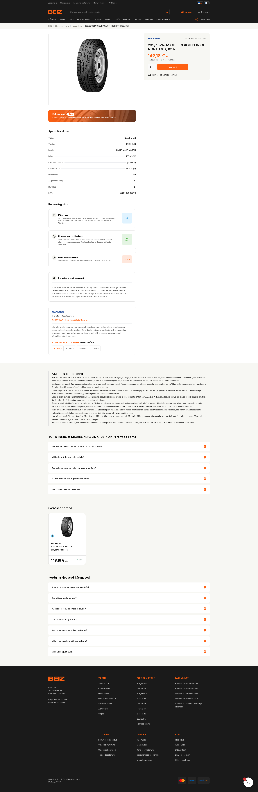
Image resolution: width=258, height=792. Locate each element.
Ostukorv (205, 12)
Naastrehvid (103, 693)
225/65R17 (141, 719)
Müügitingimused (145, 760)
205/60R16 (142, 693)
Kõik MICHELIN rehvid (60, 320)
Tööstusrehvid (123, 20)
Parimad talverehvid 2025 (186, 699)
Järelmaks (52, 3)
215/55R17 (141, 699)
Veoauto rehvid (103, 20)
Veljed (138, 20)
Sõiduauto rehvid (57, 20)
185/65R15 (141, 703)
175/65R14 (141, 709)
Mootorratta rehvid (80, 20)
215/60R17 (70, 348)
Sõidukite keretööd (107, 750)
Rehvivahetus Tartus (107, 740)
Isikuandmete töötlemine (148, 755)
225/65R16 (95, 348)
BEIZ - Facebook (182, 760)
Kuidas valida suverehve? (186, 683)
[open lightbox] (92, 69)
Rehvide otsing (143, 724)
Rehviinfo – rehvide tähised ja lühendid (188, 705)
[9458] (172, 67)
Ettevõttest (180, 750)
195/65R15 (141, 688)
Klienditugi (204, 20)
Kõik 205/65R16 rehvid (79, 320)
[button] (158, 19)
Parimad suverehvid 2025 (186, 693)
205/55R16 (142, 683)
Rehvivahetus (99, 3)
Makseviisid (65, 3)
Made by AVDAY (54, 782)
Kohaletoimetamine (82, 3)
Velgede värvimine (106, 745)
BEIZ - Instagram (182, 755)
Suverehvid (103, 683)
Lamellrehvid (104, 688)
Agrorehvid (103, 709)
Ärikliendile (114, 3)
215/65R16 (82, 348)
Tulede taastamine (106, 755)
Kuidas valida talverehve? (186, 688)
